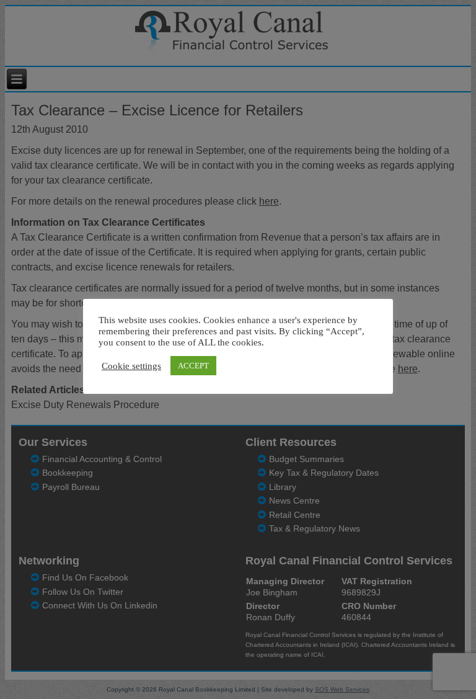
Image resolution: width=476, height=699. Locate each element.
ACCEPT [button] (193, 365)
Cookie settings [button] (131, 366)
